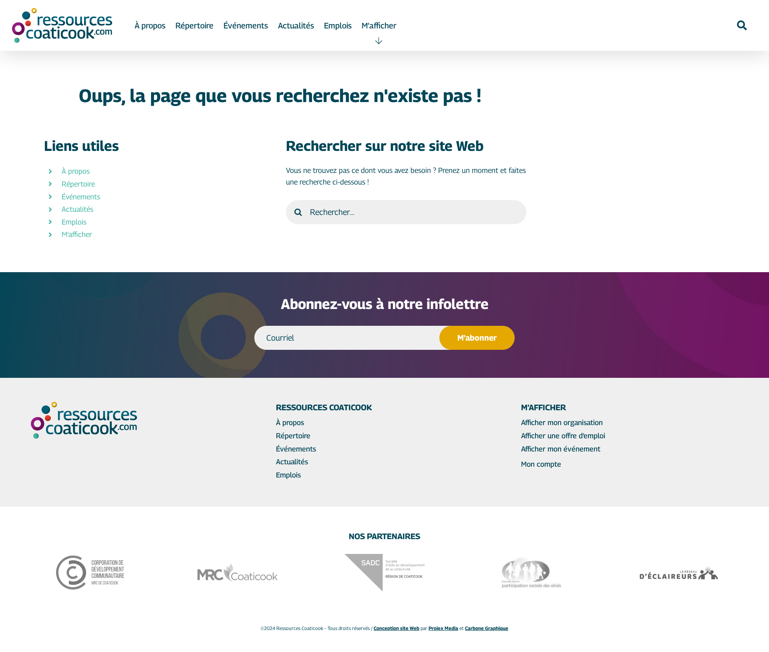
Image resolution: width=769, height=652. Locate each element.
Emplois (74, 222)
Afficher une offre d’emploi (563, 435)
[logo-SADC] (384, 557)
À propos (76, 171)
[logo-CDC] (90, 559)
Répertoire (78, 184)
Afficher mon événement (560, 449)
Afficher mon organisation (562, 422)
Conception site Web (396, 628)
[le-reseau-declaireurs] (679, 569)
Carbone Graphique (486, 628)
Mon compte (541, 464)
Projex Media (443, 628)
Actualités (77, 209)
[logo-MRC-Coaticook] (237, 567)
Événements (81, 197)
